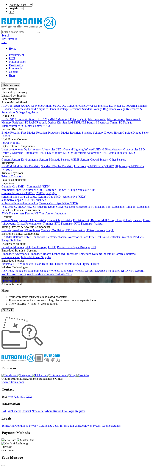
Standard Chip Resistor (32, 220)
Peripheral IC (20, 122)
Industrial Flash (32, 264)
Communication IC (26, 119)
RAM (32, 122)
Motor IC (119, 105)
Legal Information (63, 425)
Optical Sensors (99, 159)
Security (140, 270)
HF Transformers (45, 213)
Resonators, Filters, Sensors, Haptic (93, 230)
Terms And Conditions (14, 425)
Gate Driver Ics (88, 105)
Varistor (98, 223)
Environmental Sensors (34, 159)
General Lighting (73, 149)
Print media (15, 68)
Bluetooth (33, 270)
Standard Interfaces (98, 122)
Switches (15, 240)
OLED (52, 247)
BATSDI (6, 237)
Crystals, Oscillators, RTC (56, 230)
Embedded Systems (90, 253)
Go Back (8, 310)
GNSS (89, 270)
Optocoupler (130, 149)
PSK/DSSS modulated (106, 270)
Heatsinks (114, 237)
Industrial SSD (72, 264)
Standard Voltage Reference (65, 109)
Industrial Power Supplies (36, 257)
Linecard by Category (14, 92)
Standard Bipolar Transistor (57, 166)
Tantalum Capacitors (137, 206)
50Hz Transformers (12, 213)
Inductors (60, 213)
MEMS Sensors (80, 159)
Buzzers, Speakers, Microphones (20, 230)
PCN (12, 58)
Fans (85, 237)
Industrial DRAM (11, 264)
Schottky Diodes (103, 132)
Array (110, 220)
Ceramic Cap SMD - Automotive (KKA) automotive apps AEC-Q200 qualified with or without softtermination (43, 200)
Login (70, 411)
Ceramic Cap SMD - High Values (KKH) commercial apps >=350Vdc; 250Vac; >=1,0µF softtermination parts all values (48, 193)
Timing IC (116, 122)
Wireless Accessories (13, 274)
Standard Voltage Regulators (99, 109)
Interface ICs (105, 105)
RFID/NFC (128, 270)
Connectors (38, 237)
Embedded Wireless (72, 270)
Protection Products (132, 237)
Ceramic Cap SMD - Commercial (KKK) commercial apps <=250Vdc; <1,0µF (25, 188)
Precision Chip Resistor (87, 220)
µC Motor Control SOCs (35, 125)
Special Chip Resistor (59, 220)
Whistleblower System (88, 425)
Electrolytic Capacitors (91, 206)
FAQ (4, 411)
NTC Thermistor (64, 223)
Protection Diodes (58, 132)
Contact (13, 71)
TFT (93, 247)
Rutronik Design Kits (49, 122)
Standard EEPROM (74, 122)
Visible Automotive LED (92, 152)
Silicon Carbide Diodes (127, 132)
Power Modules (10, 142)
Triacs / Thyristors (12, 176)
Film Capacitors (115, 206)
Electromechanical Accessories (64, 237)
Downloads (16, 65)
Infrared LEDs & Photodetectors (103, 149)
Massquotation (17, 61)
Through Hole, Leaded (128, 220)
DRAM (42, 119)
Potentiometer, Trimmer (39, 223)
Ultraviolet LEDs (52, 149)
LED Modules (53, 152)
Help (12, 75)
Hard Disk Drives (52, 264)
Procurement (16, 55)
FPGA (72, 119)
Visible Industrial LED (121, 152)
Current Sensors (10, 159)
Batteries (18, 237)
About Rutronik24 (56, 411)
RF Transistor (32, 166)
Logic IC (82, 119)
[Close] (2, 465)
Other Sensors (117, 159)
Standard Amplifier (36, 109)
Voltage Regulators (27, 112)
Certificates (45, 425)
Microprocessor (116, 119)
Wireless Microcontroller (41, 274)
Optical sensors (33, 149)
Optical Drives (90, 264)
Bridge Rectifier (10, 132)
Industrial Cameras (114, 253)
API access (14, 411)
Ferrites (29, 213)
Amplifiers (49, 105)
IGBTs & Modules (12, 166)
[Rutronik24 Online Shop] (28, 28)
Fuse (92, 237)
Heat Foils (101, 237)
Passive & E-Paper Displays (73, 247)
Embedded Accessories (15, 253)
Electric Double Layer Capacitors (58, 206)
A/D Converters (10, 105)
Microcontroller (97, 119)
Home (12, 48)
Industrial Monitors (12, 247)
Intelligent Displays (36, 247)
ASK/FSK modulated (14, 270)
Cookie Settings (111, 425)
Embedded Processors (65, 253)
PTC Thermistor (83, 223)
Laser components (12, 149)
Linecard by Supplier (13, 95)
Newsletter (38, 411)
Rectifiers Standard (81, 132)
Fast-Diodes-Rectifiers (34, 132)
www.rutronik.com (12, 382)
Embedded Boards (40, 253)
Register (80, 411)
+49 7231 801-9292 (20, 396)
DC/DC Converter (67, 105)
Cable (27, 237)
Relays (5, 240)
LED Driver (70, 152)
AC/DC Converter (32, 105)
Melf (104, 220)
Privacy (33, 425)
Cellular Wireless (50, 270)
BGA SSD (7, 119)
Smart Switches (15, 109)
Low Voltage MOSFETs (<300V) (94, 166)
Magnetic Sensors (59, 159)
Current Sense (9, 220)
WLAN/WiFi (64, 274)
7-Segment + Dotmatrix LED (27, 152)
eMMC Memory (58, 119)
